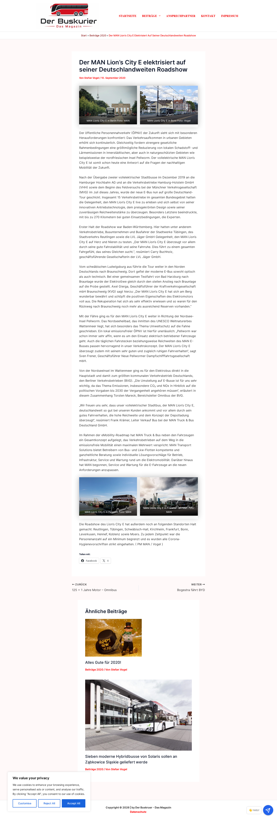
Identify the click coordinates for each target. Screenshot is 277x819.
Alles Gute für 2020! (103, 662)
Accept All (73, 803)
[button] (159, 16)
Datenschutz (138, 811)
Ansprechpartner (180, 16)
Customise (24, 803)
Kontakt (208, 16)
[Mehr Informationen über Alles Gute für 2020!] (113, 637)
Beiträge (149, 16)
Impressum (229, 16)
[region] (49, 791)
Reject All (49, 803)
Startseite (127, 16)
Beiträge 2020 (94, 669)
